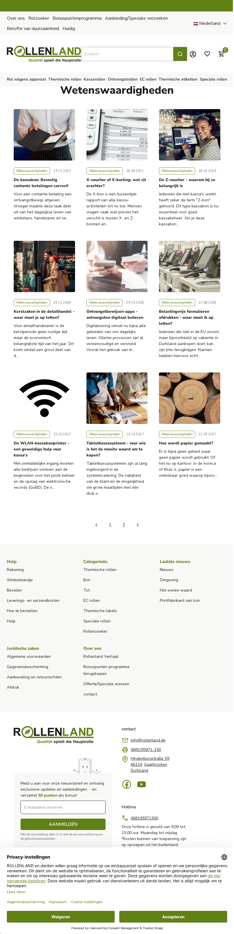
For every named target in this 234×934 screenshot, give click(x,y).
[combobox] (134, 54)
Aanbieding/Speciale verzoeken (136, 18)
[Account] (193, 54)
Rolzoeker (38, 18)
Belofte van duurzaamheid (33, 28)
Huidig (68, 28)
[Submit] (180, 54)
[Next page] (137, 525)
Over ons (16, 18)
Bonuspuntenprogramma (77, 18)
